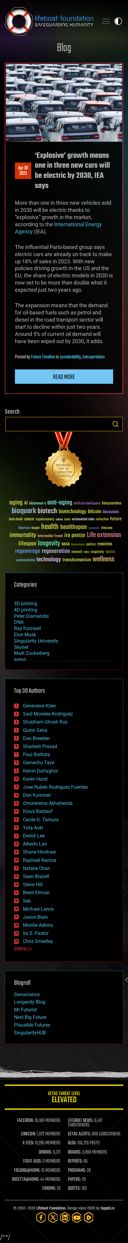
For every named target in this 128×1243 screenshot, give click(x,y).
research (76, 552)
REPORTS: (75, 1161)
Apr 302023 (23, 171)
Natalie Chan (36, 868)
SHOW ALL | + (23, 949)
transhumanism (77, 560)
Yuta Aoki (33, 828)
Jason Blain (35, 917)
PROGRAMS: (77, 1171)
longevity (49, 544)
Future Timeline (43, 357)
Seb (27, 901)
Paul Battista (36, 754)
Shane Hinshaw (39, 852)
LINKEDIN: (28, 1134)
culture (59, 519)
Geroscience (27, 994)
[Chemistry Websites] (64, 461)
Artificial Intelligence (87, 504)
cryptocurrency (45, 520)
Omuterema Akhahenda (48, 803)
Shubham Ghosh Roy (45, 722)
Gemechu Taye (38, 762)
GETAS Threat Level (64, 1098)
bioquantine (111, 503)
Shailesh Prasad (40, 746)
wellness (103, 559)
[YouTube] (77, 1217)
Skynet (21, 647)
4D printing (25, 610)
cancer (29, 519)
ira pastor (74, 535)
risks (86, 552)
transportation (93, 357)
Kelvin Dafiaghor (40, 771)
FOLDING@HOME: (27, 1171)
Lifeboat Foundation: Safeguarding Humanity (49, 21)
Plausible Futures (32, 1025)
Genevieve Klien (39, 706)
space (110, 551)
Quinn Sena (35, 730)
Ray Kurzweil (27, 628)
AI (26, 503)
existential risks (83, 519)
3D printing (25, 603)
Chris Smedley (38, 941)
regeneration (56, 551)
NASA (66, 544)
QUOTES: (74, 1188)
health (50, 527)
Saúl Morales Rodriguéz (48, 714)
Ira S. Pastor (36, 933)
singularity (97, 552)
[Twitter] (53, 1217)
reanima (104, 544)
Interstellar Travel (50, 536)
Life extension (104, 535)
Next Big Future (30, 1017)
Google (35, 528)
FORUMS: (49, 1188)
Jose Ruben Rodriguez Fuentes (55, 787)
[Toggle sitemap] (106, 21)
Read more (64, 377)
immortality (23, 535)
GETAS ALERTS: (79, 1134)
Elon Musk (25, 634)
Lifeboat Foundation (50, 1208)
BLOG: (72, 1143)
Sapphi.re (107, 1208)
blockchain (111, 512)
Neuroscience (78, 545)
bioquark (24, 511)
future (115, 519)
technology (48, 559)
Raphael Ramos (39, 860)
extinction (102, 520)
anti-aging (59, 503)
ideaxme (106, 528)
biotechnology (72, 512)
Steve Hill (33, 884)
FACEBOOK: (25, 1121)
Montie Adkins (38, 925)
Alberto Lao (35, 844)
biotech (47, 511)
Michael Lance (38, 909)
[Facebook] (41, 1217)
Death (67, 519)
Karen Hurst (35, 779)
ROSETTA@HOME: (25, 1180)
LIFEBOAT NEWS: (80, 1121)
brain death (16, 520)
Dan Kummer (37, 795)
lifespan (27, 543)
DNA (19, 622)
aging (16, 503)
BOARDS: (74, 1152)
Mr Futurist (25, 1010)
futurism (24, 528)
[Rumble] (88, 1217)
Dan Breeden (36, 738)
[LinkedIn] (65, 1217)
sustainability (70, 357)
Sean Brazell (36, 876)
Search (115, 424)
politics (91, 545)
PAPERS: (74, 1180)
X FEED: (28, 1143)
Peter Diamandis (31, 616)
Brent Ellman (36, 892)
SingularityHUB (30, 1033)
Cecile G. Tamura (41, 819)
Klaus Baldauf (38, 811)
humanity (93, 528)
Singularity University (36, 641)
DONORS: (45, 1152)
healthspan (73, 527)
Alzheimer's (37, 504)
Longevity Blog (29, 1002)
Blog (64, 48)
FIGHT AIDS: (32, 1161)
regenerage (27, 551)
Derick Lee (34, 836)
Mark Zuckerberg (31, 653)
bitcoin (94, 512)
